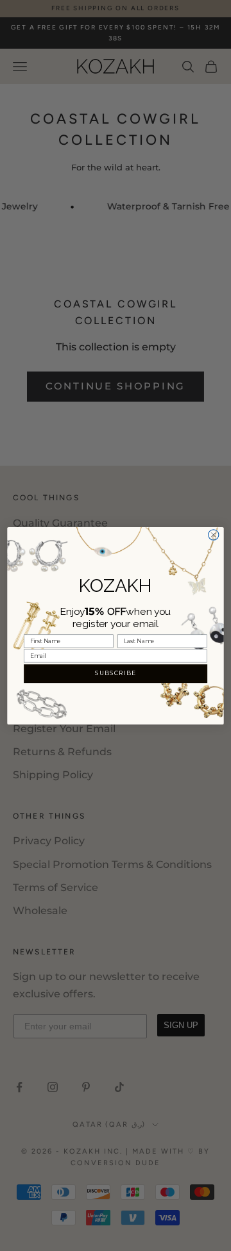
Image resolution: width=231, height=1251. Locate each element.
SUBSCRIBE (115, 672)
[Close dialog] (214, 534)
